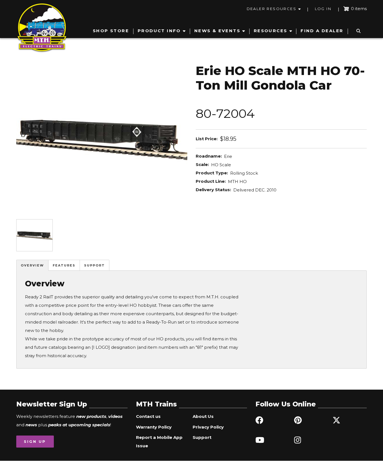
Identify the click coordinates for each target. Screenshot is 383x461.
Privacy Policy (208, 427)
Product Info (159, 30)
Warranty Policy (154, 427)
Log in (323, 8)
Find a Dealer (322, 30)
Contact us (148, 416)
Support (94, 265)
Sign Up (35, 441)
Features (64, 265)
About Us (203, 416)
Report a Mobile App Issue (159, 441)
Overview (32, 265)
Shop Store (111, 30)
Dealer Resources (271, 8)
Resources (270, 30)
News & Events (217, 30)
